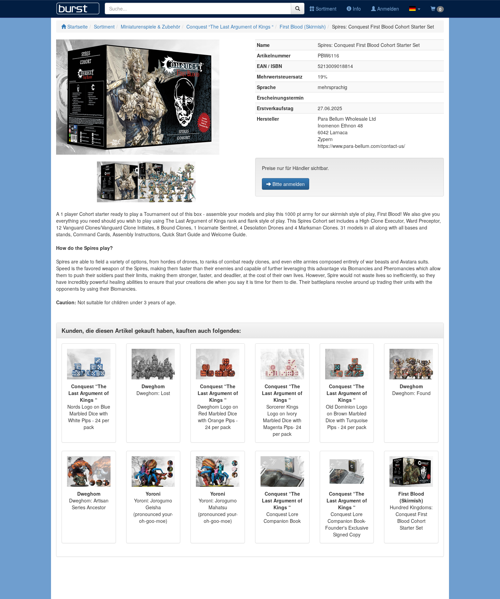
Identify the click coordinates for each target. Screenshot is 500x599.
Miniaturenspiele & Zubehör (150, 26)
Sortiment (325, 8)
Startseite (77, 26)
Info (356, 8)
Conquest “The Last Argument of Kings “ (229, 26)
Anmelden (387, 8)
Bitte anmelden (288, 184)
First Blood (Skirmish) (303, 26)
